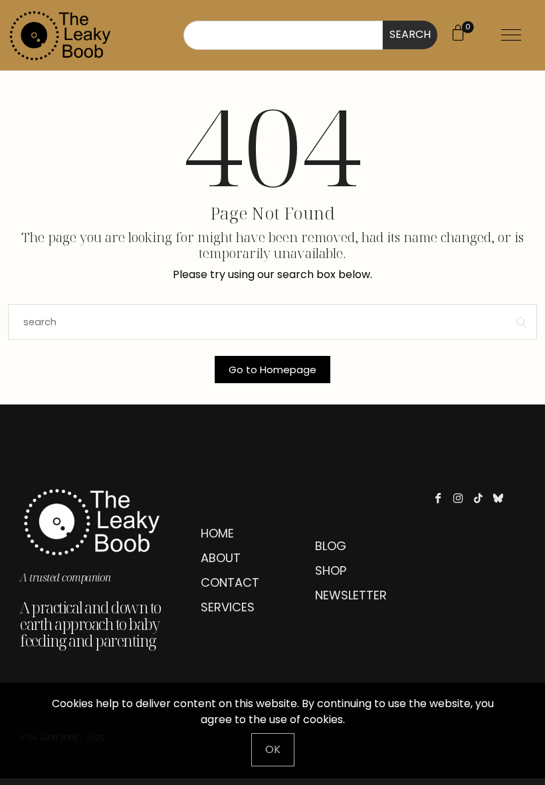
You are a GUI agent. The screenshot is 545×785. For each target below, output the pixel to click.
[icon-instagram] (461, 498)
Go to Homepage (272, 370)
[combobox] (283, 35)
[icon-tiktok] (481, 498)
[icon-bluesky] (501, 498)
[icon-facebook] (441, 498)
